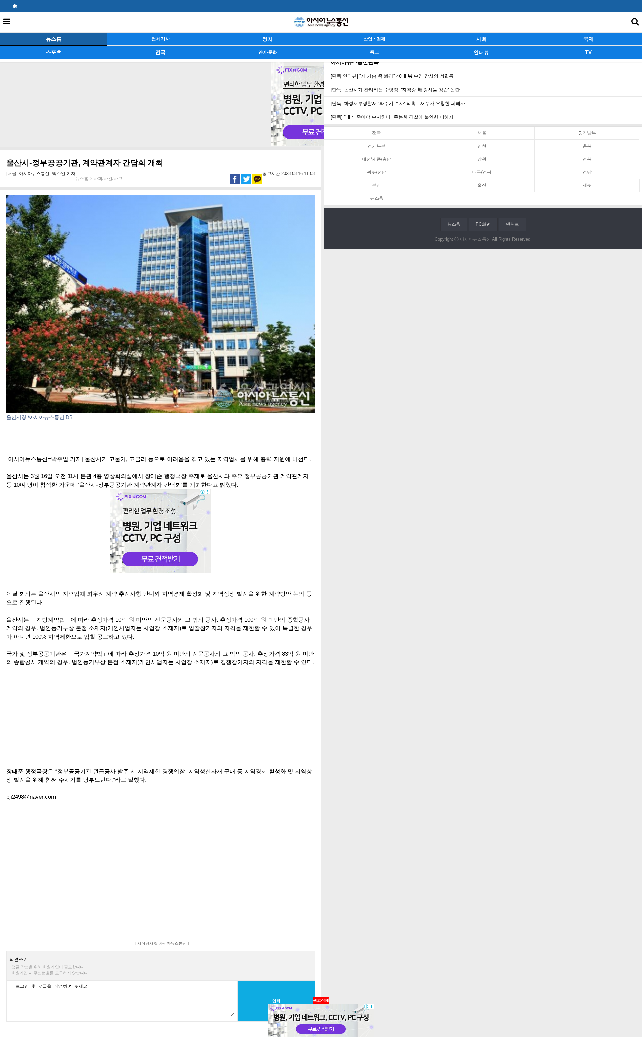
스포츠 (53, 52)
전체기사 (160, 38)
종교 (374, 52)
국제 (588, 39)
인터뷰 (481, 52)
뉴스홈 (53, 39)
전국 (160, 52)
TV (588, 52)
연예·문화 (267, 52)
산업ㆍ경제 (374, 38)
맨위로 (512, 224)
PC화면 (483, 224)
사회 (481, 39)
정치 (267, 39)
